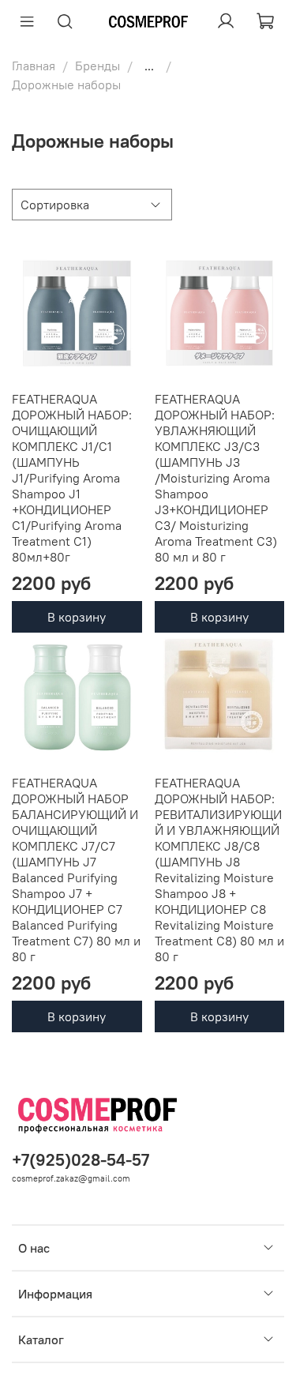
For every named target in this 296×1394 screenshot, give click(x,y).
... (149, 65)
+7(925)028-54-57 (80, 1159)
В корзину (76, 617)
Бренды (97, 65)
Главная (33, 65)
